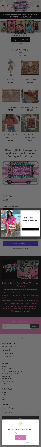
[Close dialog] (38, 212)
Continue (30, 229)
